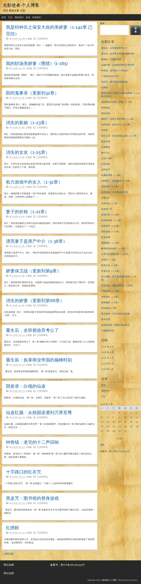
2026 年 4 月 (107, 352)
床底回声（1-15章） (111, 226)
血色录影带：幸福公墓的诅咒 (115, 325)
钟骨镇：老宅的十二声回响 (32, 442)
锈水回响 (105, 113)
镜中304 (105, 152)
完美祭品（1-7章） (110, 203)
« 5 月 (119, 438)
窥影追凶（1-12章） (111, 231)
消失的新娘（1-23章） (27, 122)
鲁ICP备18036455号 (119, 451)
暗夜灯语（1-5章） (110, 265)
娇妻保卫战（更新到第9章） (33, 270)
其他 (28, 17)
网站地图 (9, 564)
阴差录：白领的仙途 (26, 386)
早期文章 (7, 553)
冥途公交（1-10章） (111, 271)
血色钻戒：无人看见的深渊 (114, 192)
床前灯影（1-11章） (110, 214)
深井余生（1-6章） (110, 297)
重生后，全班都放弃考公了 (32, 330)
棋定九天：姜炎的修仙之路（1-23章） (120, 135)
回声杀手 (105, 169)
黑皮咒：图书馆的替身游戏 (32, 498)
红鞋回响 (105, 164)
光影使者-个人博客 (21, 5)
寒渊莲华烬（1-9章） (111, 175)
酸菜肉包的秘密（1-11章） (114, 248)
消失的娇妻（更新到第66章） (35, 300)
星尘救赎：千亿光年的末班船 (115, 313)
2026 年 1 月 (107, 369)
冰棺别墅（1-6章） (110, 186)
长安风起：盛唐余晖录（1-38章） (117, 285)
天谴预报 (105, 147)
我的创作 (19, 17)
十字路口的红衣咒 (23, 471)
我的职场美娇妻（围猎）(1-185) (37, 63)
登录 (102, 444)
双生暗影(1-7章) (109, 308)
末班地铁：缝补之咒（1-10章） (116, 124)
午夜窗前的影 (107, 330)
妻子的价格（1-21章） (27, 211)
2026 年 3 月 (107, 358)
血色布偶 (105, 141)
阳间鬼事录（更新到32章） (32, 92)
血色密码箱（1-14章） (112, 220)
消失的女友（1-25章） (28, 152)
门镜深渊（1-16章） (111, 291)
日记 (10, 17)
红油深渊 (105, 237)
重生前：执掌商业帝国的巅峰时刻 (39, 359)
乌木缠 (104, 130)
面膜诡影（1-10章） (111, 243)
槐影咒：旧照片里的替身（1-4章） (118, 119)
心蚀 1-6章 (106, 158)
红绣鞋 (12, 527)
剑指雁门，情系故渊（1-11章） (116, 181)
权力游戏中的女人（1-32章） (34, 182)
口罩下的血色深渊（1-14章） (115, 254)
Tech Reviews (131, 580)
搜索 (102, 23)
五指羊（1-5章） (109, 259)
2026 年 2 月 (107, 363)
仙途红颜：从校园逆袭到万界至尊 (39, 412)
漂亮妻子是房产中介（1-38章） (36, 241)
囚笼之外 (105, 197)
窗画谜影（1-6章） (110, 302)
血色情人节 (106, 209)
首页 (4, 17)
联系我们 (36, 17)
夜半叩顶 (105, 319)
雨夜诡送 (105, 107)
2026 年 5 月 (107, 346)
